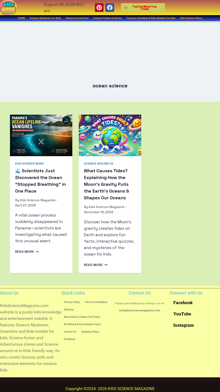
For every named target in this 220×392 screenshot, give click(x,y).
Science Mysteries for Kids (45, 18)
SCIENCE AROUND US (98, 163)
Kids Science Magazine (38, 200)
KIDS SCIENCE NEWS (29, 163)
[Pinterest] (99, 7)
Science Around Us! (77, 18)
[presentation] (41, 135)
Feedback (69, 339)
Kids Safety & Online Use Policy (82, 316)
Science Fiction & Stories (107, 18)
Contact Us (70, 331)
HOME (21, 18)
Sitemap (69, 309)
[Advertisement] (110, 45)
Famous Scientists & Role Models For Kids (151, 18)
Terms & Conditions (96, 302)
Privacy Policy (72, 302)
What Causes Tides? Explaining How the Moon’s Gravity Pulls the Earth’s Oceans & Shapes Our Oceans (106, 184)
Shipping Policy (90, 331)
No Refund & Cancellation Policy (82, 324)
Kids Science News (191, 18)
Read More (27, 252)
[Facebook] (109, 7)
